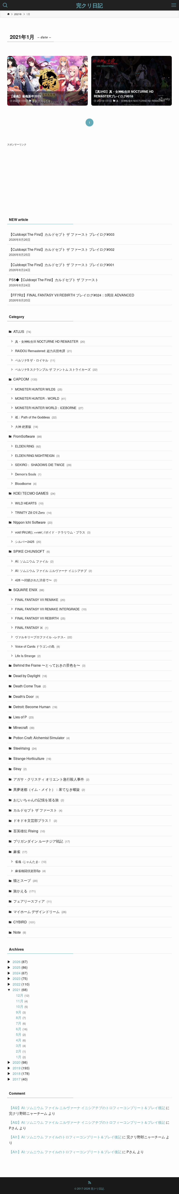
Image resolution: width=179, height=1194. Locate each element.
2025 (17, 967)
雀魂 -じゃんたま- (30, 861)
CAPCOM (25, 379)
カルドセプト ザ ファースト (37, 810)
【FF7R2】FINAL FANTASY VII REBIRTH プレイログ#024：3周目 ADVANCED (71, 297)
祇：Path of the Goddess (36, 417)
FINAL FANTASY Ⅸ (31, 627)
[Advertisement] (89, 177)
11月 (22, 1000)
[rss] (89, 1183)
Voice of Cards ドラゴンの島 (37, 646)
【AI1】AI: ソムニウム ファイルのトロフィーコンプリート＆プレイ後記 (65, 1136)
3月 (21, 1045)
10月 (22, 1006)
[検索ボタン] (5, 5)
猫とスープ (25, 880)
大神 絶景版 (26, 426)
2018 (17, 1073)
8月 (21, 1017)
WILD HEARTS (29, 503)
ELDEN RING (28, 446)
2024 (17, 973)
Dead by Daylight (30, 675)
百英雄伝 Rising (29, 830)
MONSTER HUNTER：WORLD (40, 398)
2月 (21, 1051)
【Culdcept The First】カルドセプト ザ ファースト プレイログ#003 (61, 237)
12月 (22, 995)
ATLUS (22, 331)
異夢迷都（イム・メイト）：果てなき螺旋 (49, 789)
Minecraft (23, 727)
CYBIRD (24, 921)
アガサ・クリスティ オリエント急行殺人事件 (51, 779)
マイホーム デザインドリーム (39, 911)
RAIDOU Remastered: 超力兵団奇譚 (43, 350)
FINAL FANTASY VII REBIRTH (40, 618)
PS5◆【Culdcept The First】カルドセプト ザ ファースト (53, 282)
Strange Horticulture (32, 758)
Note (19, 932)
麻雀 (20, 851)
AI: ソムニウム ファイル (34, 561)
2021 (17, 989)
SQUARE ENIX (28, 589)
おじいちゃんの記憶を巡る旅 (38, 799)
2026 (17, 961)
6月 (21, 1028)
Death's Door (26, 696)
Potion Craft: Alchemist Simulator (41, 737)
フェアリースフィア (32, 901)
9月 (21, 1012)
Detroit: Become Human (35, 706)
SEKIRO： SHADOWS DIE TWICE (43, 464)
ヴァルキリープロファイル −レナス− (43, 637)
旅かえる (24, 890)
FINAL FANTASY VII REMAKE (40, 599)
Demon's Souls (28, 474)
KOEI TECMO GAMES (34, 493)
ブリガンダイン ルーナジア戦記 (41, 841)
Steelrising (25, 748)
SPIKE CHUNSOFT (31, 551)
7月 (21, 1023)
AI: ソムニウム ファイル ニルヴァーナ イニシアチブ (53, 570)
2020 (17, 1062)
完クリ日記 (89, 5)
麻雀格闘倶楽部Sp (30, 870)
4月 (21, 1040)
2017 (17, 1079)
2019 (17, 1067)
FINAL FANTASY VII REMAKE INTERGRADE (50, 609)
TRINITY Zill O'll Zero (33, 512)
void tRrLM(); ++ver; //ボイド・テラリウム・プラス (52, 532)
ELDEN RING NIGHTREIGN (37, 455)
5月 (21, 1034)
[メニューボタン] (174, 5)
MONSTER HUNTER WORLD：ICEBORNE (49, 407)
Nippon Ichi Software (32, 522)
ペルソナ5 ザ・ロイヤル (35, 360)
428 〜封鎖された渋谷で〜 (36, 580)
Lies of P (23, 716)
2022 (17, 984)
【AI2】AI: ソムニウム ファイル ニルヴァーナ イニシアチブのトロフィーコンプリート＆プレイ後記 (87, 1107)
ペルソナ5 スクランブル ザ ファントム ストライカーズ (56, 369)
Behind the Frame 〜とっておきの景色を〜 (49, 665)
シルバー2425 (28, 541)
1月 (21, 1056)
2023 (17, 978)
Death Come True (29, 685)
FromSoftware (27, 436)
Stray (20, 768)
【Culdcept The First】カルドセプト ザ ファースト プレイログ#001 (61, 267)
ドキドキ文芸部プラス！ (35, 820)
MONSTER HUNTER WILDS (38, 389)
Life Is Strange (28, 655)
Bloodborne (25, 483)
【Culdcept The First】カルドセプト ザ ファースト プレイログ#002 (61, 252)
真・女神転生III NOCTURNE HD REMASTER (50, 341)
